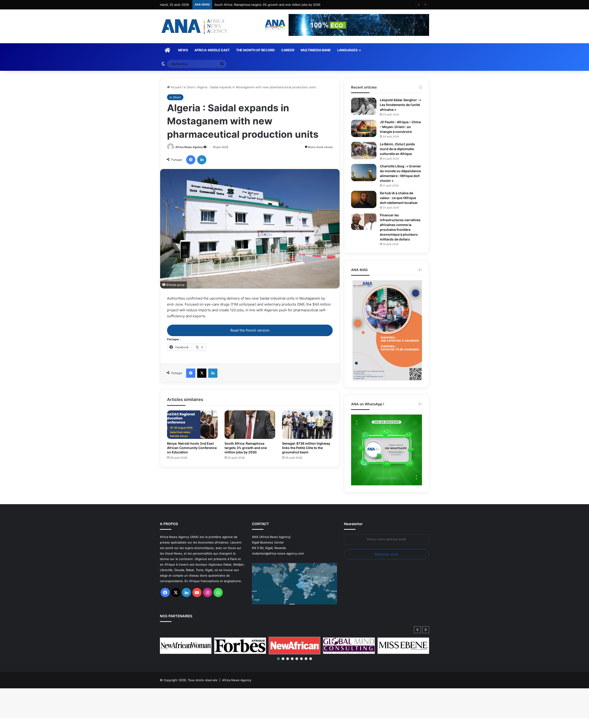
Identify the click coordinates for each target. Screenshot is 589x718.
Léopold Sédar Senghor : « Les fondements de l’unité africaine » (400, 105)
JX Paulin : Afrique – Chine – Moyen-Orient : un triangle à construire (400, 127)
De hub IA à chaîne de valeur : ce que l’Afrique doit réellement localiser (401, 198)
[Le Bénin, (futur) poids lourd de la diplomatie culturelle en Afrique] (363, 150)
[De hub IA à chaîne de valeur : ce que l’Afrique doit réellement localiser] (363, 199)
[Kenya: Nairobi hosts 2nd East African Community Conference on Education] (192, 424)
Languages (347, 50)
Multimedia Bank (316, 50)
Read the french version (249, 330)
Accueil (175, 87)
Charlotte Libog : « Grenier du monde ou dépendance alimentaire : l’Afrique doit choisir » (401, 173)
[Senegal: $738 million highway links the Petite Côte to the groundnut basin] (307, 424)
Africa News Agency (189, 147)
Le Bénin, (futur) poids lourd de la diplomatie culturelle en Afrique (398, 149)
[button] (425, 634)
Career (287, 50)
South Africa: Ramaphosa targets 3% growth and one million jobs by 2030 (248, 447)
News (183, 50)
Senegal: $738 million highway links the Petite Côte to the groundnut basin (307, 447)
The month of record (255, 50)
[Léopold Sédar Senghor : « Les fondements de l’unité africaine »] (363, 106)
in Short (189, 87)
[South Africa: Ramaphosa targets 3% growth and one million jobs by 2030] (250, 424)
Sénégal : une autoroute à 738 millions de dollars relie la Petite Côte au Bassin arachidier (278, 4)
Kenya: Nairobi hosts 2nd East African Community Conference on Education (192, 447)
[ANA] (194, 26)
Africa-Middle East (212, 50)
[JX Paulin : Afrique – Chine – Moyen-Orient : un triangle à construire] (363, 128)
